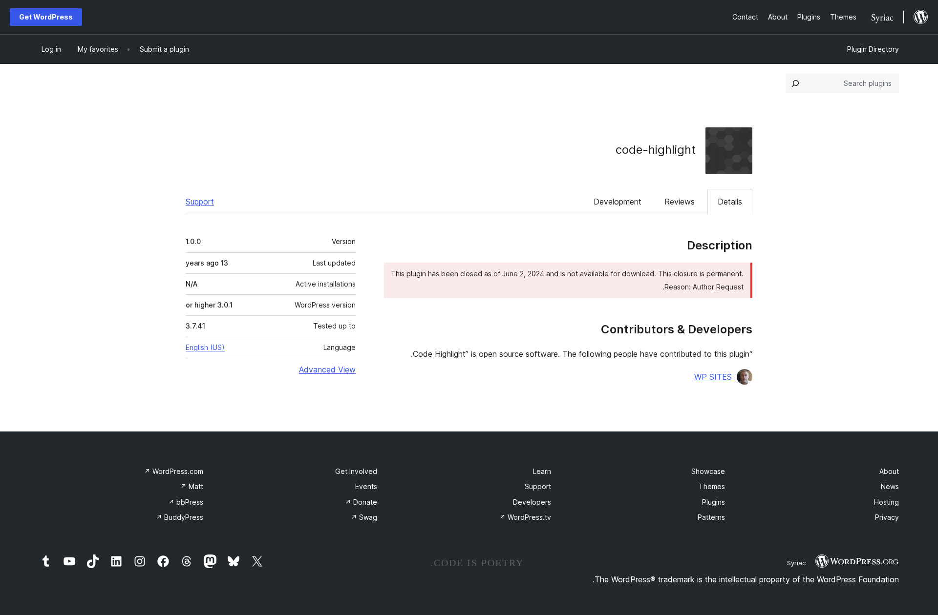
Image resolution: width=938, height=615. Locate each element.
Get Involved (356, 471)
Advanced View (327, 369)
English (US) (205, 347)
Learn (542, 471)
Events (366, 486)
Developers (532, 502)
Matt (191, 486)
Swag (364, 517)
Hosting (886, 502)
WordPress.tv (525, 517)
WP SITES (713, 377)
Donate (361, 502)
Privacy (887, 517)
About (889, 471)
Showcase (708, 471)
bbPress (185, 502)
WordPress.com (173, 471)
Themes (712, 486)
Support (200, 201)
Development (617, 201)
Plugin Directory (873, 49)
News (890, 486)
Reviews (679, 201)
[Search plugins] (795, 83)
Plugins (713, 502)
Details (730, 201)
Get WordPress (46, 17)
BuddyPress (179, 517)
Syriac (796, 563)
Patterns (711, 517)
